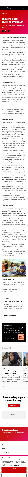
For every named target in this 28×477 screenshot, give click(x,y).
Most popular (5, 452)
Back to (13, 8)
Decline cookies (14, 471)
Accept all (14, 468)
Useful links (5, 448)
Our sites (4, 445)
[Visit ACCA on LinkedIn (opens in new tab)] (3, 31)
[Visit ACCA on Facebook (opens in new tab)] (9, 31)
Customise (14, 475)
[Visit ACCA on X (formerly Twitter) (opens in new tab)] (6, 31)
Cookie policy (16, 465)
